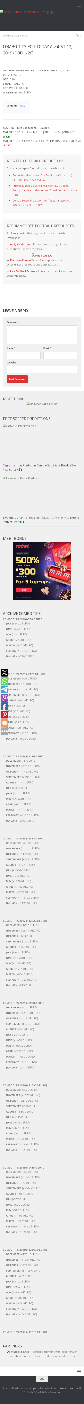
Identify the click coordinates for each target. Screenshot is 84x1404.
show (22, 105)
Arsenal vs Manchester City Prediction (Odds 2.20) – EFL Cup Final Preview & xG (43, 177)
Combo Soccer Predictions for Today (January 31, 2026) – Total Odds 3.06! (41, 202)
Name (11, 348)
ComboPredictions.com (65, 1388)
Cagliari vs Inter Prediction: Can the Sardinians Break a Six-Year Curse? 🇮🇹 (39, 467)
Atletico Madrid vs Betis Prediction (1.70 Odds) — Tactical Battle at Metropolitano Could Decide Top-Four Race (45, 190)
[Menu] (79, 5)
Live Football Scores (22, 271)
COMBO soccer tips (15, 35)
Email (47, 348)
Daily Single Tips (20, 244)
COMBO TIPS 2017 (14, 1332)
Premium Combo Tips (23, 260)
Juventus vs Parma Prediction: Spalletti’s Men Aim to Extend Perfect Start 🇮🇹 (41, 519)
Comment (13, 322)
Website (11, 362)
